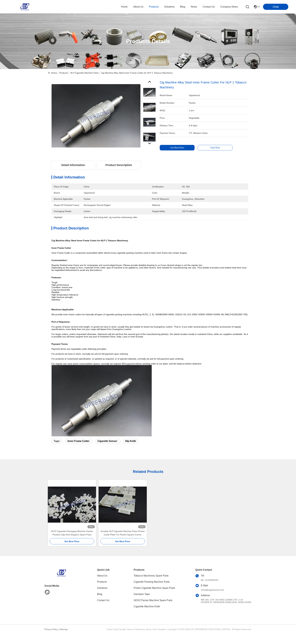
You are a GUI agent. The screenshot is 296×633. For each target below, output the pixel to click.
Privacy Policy (51, 629)
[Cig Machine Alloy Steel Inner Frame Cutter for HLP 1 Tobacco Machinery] (95, 115)
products (154, 6)
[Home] (61, 576)
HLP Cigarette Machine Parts (84, 73)
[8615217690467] (47, 592)
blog (182, 6)
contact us (209, 6)
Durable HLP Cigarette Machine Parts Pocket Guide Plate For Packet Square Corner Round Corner (123, 533)
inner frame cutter (78, 441)
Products (63, 73)
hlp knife (130, 441)
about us (138, 6)
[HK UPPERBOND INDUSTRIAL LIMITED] (25, 6)
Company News (229, 6)
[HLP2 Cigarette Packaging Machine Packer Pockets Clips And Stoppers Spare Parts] (72, 505)
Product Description (118, 165)
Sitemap (64, 629)
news (194, 6)
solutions (169, 6)
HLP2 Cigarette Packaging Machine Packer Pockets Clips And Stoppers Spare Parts (72, 533)
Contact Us (103, 600)
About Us (102, 575)
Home (124, 6)
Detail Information (73, 165)
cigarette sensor (107, 441)
